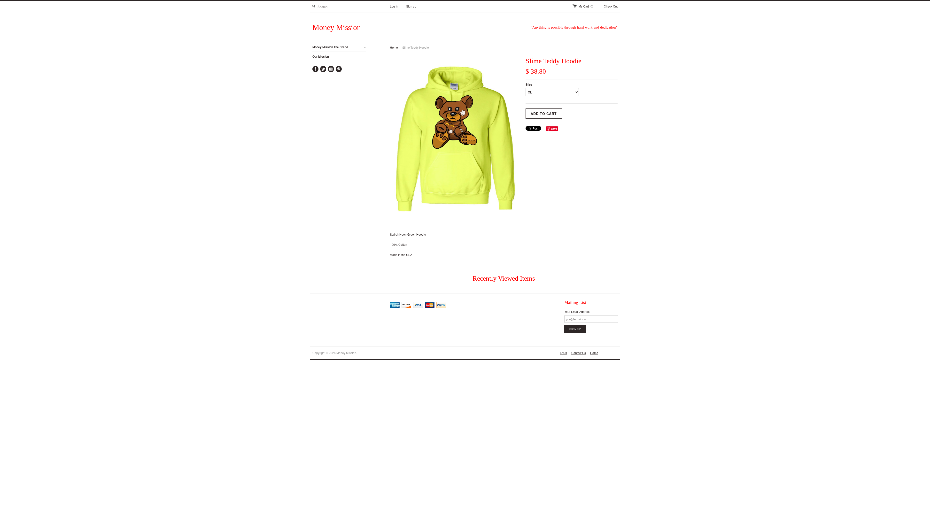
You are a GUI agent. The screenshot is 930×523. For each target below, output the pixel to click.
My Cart (586, 6)
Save (554, 129)
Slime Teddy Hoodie (415, 47)
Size (529, 84)
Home (594, 353)
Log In (394, 6)
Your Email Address (577, 311)
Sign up (411, 6)
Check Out (611, 6)
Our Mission (320, 56)
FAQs (563, 353)
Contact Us (578, 353)
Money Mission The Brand (339, 47)
